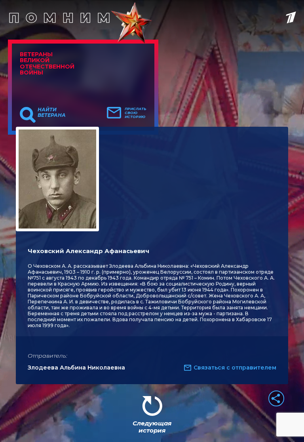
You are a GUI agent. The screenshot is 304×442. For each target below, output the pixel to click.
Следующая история (152, 426)
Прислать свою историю (135, 113)
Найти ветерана (52, 112)
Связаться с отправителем (235, 367)
